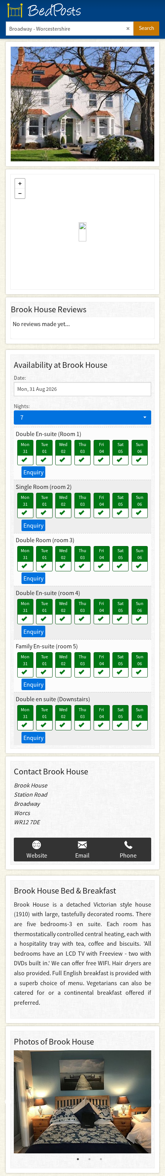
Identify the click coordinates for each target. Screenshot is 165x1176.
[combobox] (82, 417)
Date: (20, 377)
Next (157, 1102)
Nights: (22, 406)
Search (146, 28)
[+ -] (82, 231)
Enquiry (33, 472)
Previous (8, 1102)
